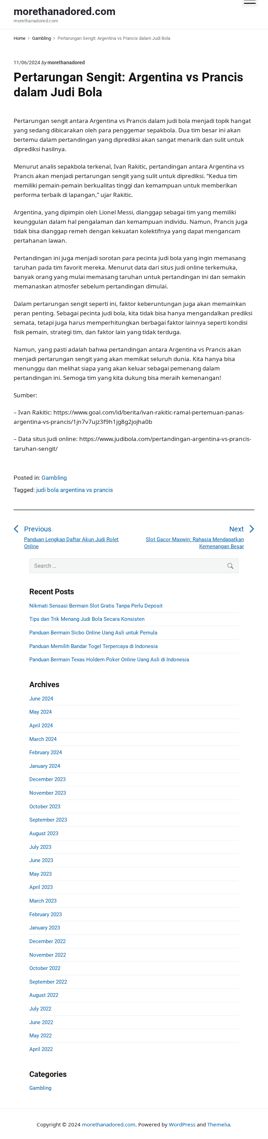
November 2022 (47, 955)
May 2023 (40, 874)
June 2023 (41, 860)
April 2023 (41, 887)
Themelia (218, 1124)
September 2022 (48, 982)
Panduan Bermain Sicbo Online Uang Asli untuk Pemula (93, 633)
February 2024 (45, 752)
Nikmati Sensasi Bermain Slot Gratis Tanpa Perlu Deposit (96, 606)
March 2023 (43, 901)
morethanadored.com (108, 1124)
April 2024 (41, 725)
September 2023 (48, 820)
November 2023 (47, 793)
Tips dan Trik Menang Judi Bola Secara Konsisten (86, 619)
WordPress (182, 1124)
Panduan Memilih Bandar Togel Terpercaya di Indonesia (93, 646)
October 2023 (44, 806)
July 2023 (40, 847)
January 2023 (44, 928)
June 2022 (41, 1022)
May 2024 (40, 712)
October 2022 (44, 968)
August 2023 (43, 833)
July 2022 (40, 1009)
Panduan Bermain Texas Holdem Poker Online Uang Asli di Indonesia (109, 659)
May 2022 (40, 1036)
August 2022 (43, 995)
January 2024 (44, 766)
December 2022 (47, 941)
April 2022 (41, 1049)
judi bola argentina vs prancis (74, 489)
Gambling (54, 477)
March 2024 (43, 739)
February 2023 (45, 914)
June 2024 (41, 699)
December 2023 (47, 779)
